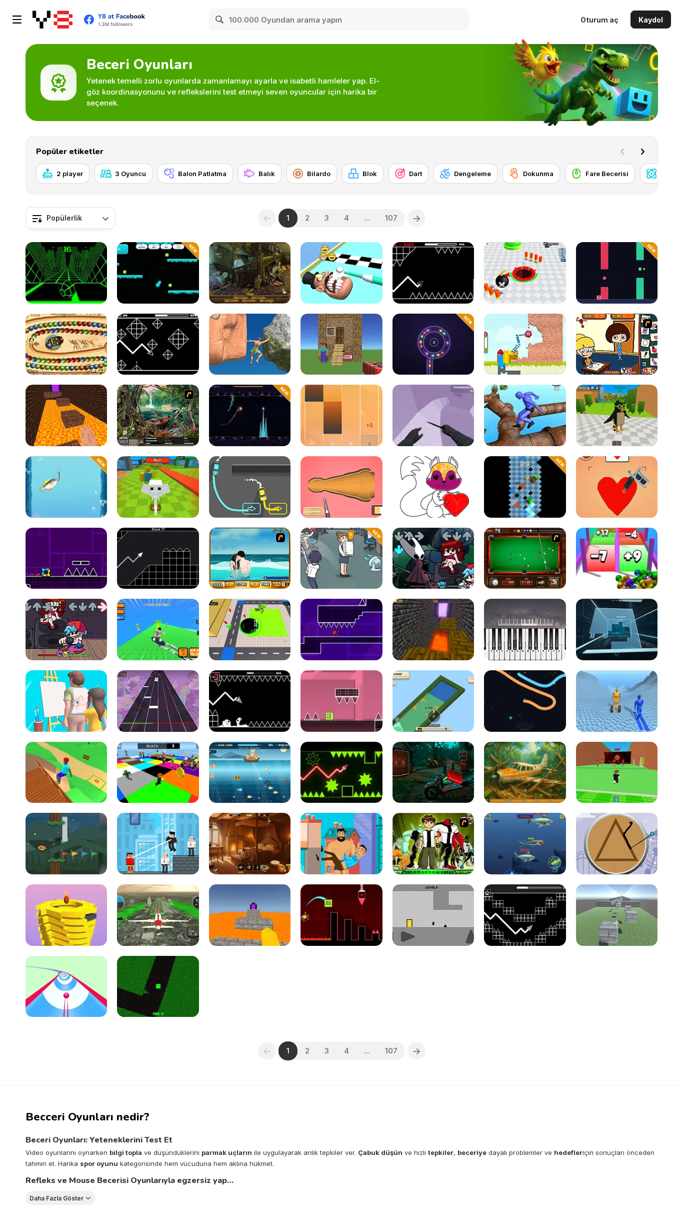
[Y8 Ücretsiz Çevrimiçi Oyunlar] (52, 20)
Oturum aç (599, 20)
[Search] (220, 20)
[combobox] (71, 218)
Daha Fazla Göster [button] (57, 1197)
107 (391, 218)
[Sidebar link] (17, 20)
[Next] (643, 152)
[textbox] (70, 218)
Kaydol (650, 20)
